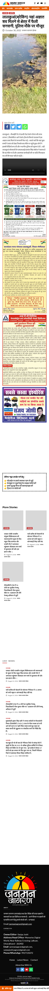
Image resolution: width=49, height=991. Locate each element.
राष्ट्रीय (26, 8)
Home (12, 960)
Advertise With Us (23, 965)
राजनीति (44, 8)
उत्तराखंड (10, 8)
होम (3, 8)
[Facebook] (7, 127)
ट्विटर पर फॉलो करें (14, 488)
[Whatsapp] (25, 127)
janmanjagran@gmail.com (20, 924)
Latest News (22, 960)
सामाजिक (11, 13)
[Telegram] (19, 127)
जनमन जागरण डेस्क (29, 30)
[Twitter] (13, 127)
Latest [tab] (4, 661)
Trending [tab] (11, 661)
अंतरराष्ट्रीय (35, 8)
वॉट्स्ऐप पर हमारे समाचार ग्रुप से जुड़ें (20, 480)
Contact (34, 960)
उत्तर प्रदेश (18, 8)
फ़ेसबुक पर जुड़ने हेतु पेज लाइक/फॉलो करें (21, 483)
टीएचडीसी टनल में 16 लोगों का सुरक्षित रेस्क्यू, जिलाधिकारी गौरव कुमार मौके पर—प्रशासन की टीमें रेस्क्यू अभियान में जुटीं (12, 590)
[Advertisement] (24, 448)
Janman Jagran (27, 976)
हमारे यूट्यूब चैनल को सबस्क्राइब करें (20, 485)
